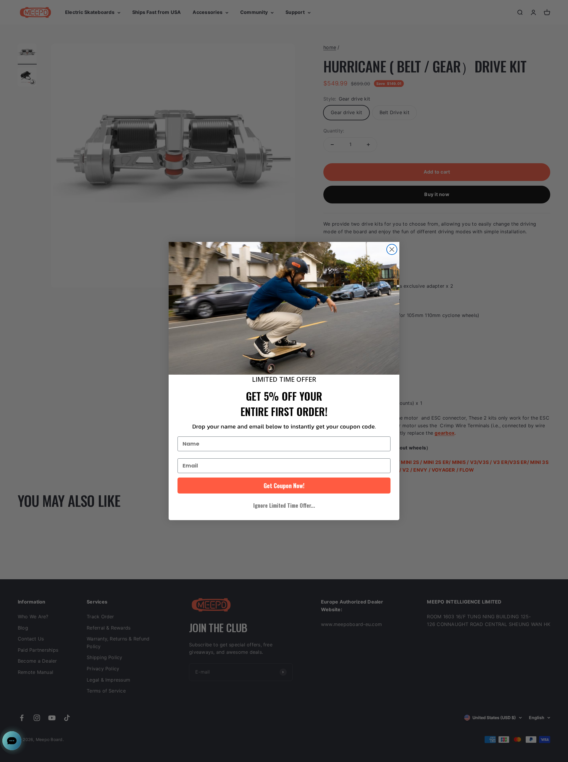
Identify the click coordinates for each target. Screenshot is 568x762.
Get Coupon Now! (284, 485)
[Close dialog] (392, 249)
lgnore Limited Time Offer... (284, 505)
